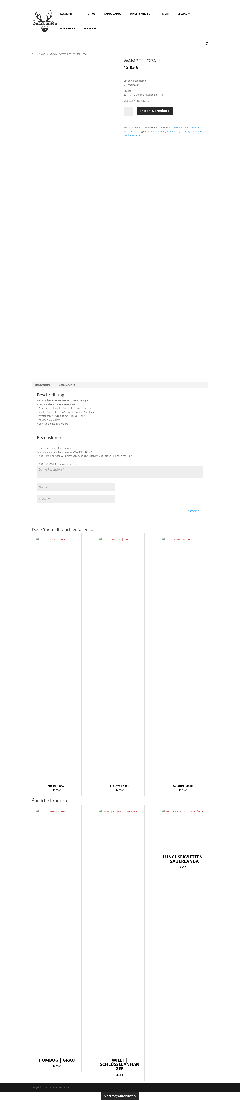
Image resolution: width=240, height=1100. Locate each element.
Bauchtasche (158, 131)
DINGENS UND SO (47, 54)
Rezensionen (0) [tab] (67, 384)
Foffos (90, 14)
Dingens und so (140, 14)
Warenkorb (67, 28)
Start (34, 54)
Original (185, 131)
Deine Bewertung (47, 463)
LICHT (165, 14)
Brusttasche (172, 131)
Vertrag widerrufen (120, 1096)
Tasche (127, 135)
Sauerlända (197, 131)
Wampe (136, 135)
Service (88, 28)
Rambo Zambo (112, 14)
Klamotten (67, 14)
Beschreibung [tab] (42, 384)
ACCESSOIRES (64, 54)
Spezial (182, 14)
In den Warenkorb (154, 111)
